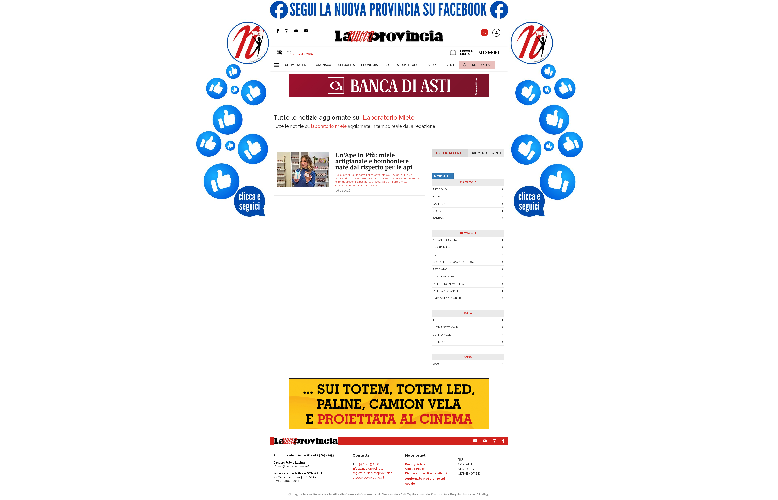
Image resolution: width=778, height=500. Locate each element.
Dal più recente (449, 153)
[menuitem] (297, 65)
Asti (435, 254)
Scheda (438, 218)
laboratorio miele (447, 298)
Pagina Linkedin (309, 31)
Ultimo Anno (442, 341)
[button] (496, 33)
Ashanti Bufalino (445, 240)
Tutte (437, 320)
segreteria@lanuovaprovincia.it (372, 473)
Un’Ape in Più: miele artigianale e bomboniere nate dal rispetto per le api (373, 161)
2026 (436, 363)
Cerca (484, 32)
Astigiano (440, 269)
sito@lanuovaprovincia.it (368, 477)
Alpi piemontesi (444, 276)
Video (437, 211)
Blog (436, 196)
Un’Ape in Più (441, 247)
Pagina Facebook (281, 31)
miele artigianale (446, 291)
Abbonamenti (489, 52)
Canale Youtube (299, 31)
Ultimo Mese (442, 334)
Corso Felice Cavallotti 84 (453, 261)
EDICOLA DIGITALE (466, 53)
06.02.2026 (343, 190)
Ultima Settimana (446, 327)
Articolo (440, 189)
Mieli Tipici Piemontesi (448, 283)
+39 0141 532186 (368, 464)
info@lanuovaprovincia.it (368, 468)
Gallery (439, 203)
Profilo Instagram (289, 31)
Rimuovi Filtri (442, 176)
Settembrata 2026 (300, 54)
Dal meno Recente (486, 153)
